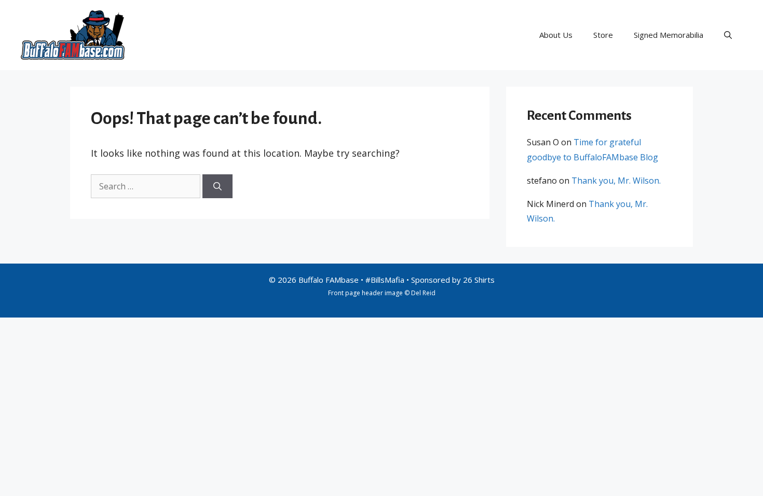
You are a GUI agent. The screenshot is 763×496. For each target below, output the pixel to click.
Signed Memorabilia (668, 35)
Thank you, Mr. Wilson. (616, 180)
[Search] (217, 186)
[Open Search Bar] (728, 34)
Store (603, 35)
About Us (556, 35)
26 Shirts (479, 279)
